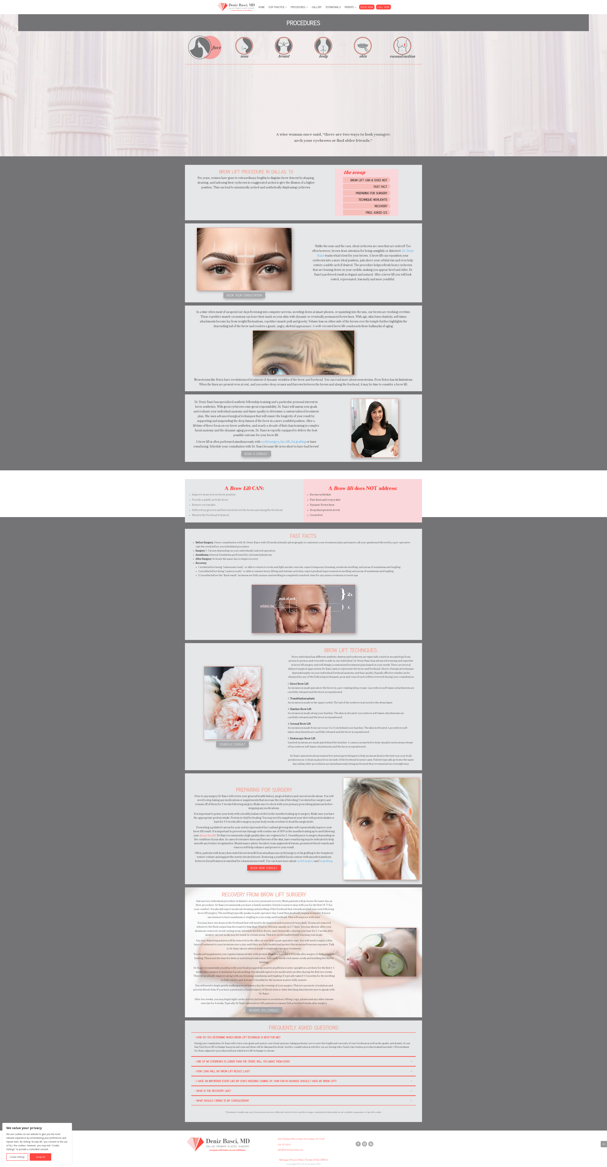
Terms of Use (312, 1160)
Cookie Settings (17, 1156)
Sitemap (283, 1160)
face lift (285, 442)
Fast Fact (380, 186)
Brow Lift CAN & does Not (368, 180)
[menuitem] (262, 7)
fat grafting (298, 442)
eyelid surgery (270, 442)
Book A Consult (256, 454)
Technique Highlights (372, 199)
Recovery (381, 206)
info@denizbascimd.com (290, 1150)
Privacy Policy (296, 1160)
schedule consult (232, 744)
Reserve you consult (264, 1010)
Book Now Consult (264, 868)
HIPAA (324, 1160)
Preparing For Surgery (371, 193)
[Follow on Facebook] (358, 1143)
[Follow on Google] (370, 1143)
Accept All (40, 1156)
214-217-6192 (284, 1145)
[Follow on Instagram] (364, 1143)
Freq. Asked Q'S (376, 212)
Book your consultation (244, 295)
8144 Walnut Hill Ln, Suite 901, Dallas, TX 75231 (301, 1139)
